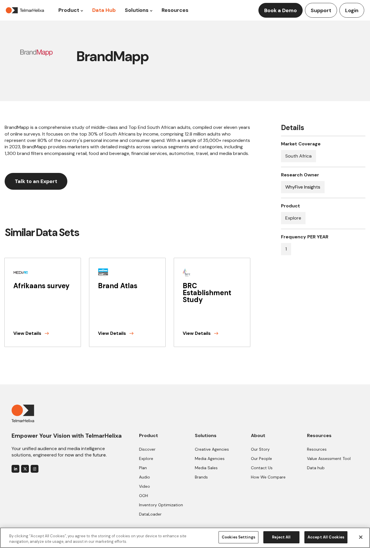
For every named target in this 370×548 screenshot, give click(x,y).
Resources (175, 10)
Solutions (137, 10)
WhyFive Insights (302, 187)
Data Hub (104, 10)
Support (321, 10)
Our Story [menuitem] (260, 449)
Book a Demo (280, 10)
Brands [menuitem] (201, 477)
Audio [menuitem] (144, 477)
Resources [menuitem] (317, 449)
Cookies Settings (238, 537)
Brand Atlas (117, 285)
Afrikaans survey (41, 285)
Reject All (281, 537)
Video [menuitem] (144, 486)
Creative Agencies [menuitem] (212, 449)
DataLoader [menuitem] (150, 514)
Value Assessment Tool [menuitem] (329, 458)
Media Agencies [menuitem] (210, 458)
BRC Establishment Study (207, 292)
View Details (27, 333)
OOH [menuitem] (143, 495)
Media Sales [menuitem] (206, 467)
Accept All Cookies (326, 537)
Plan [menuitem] (143, 467)
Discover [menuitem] (147, 449)
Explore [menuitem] (146, 458)
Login (351, 10)
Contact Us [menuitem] (262, 467)
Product (68, 10)
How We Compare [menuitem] (268, 477)
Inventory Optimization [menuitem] (161, 504)
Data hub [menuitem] (316, 467)
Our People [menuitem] (261, 458)
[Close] (360, 537)
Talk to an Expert (36, 181)
